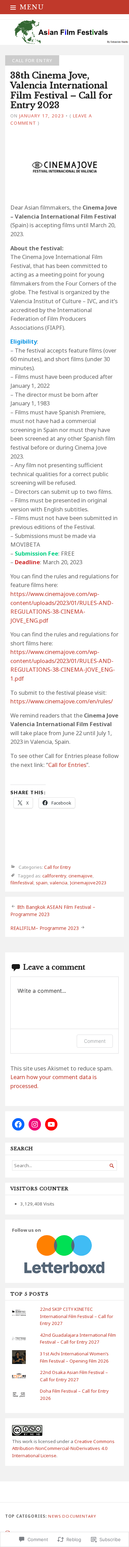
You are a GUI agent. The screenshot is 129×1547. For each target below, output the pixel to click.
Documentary (79, 1516)
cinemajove (80, 876)
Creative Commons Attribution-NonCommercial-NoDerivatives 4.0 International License (63, 1448)
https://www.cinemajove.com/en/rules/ (61, 701)
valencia (58, 883)
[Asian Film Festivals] (64, 32)
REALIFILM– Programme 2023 (44, 928)
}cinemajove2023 (88, 883)
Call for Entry (32, 60)
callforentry (54, 876)
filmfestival (21, 883)
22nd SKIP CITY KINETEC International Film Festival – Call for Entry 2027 (76, 1316)
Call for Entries (67, 765)
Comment (95, 1041)
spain (41, 883)
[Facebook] (18, 1124)
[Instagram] (35, 1124)
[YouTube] (51, 1124)
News (54, 1516)
